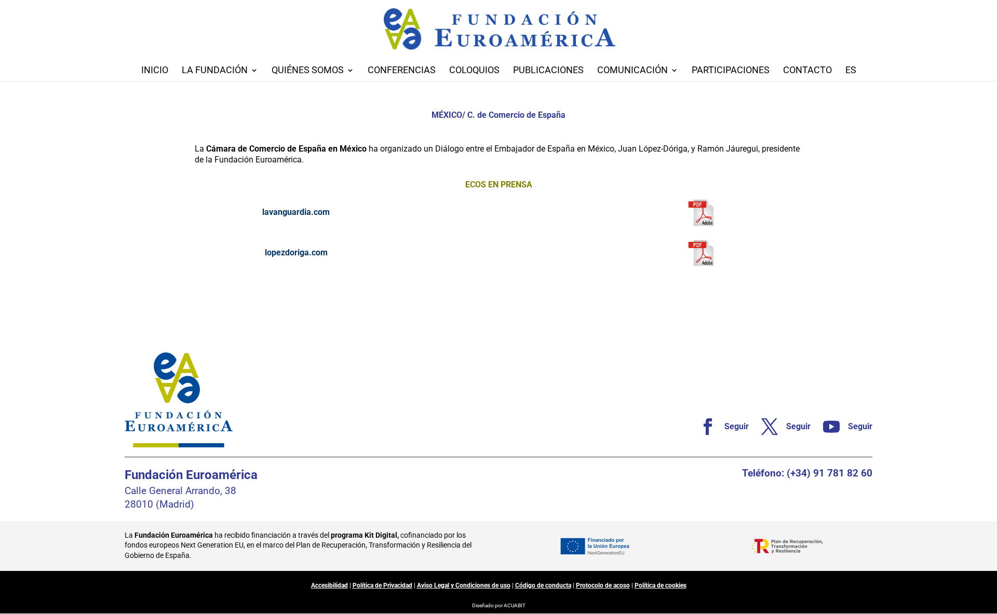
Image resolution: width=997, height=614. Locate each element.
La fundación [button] (215, 70)
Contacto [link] (807, 70)
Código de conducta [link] (543, 585)
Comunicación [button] (632, 70)
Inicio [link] (154, 70)
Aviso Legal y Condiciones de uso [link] (463, 585)
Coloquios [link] (474, 70)
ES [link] (850, 70)
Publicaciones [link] (548, 70)
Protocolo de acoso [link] (603, 585)
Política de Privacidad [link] (382, 585)
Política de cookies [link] (660, 585)
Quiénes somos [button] (308, 70)
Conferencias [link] (402, 70)
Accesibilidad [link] (329, 585)
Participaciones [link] (731, 70)
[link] (701, 212)
